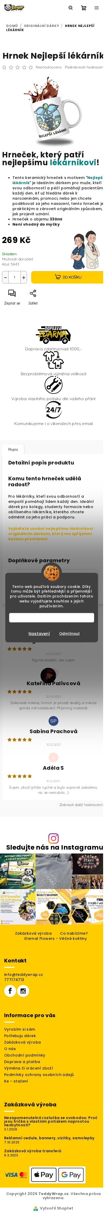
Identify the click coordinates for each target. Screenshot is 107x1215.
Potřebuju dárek (20, 1035)
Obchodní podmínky (24, 1055)
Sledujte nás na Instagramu (54, 847)
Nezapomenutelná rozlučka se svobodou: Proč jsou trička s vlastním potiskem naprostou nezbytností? (51, 1121)
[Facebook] (10, 991)
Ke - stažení (16, 1081)
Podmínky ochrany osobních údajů (39, 1074)
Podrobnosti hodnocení (84, 67)
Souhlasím (54, 617)
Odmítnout (69, 633)
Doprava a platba (22, 1061)
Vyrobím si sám (19, 1029)
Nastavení (39, 633)
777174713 (14, 979)
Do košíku (72, 277)
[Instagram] (23, 991)
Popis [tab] (13, 449)
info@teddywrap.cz (23, 974)
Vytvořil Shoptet (56, 1208)
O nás (10, 1048)
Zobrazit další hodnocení (80, 804)
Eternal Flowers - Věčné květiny (55, 938)
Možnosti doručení (17, 259)
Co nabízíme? (74, 933)
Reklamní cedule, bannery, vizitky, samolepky (49, 1138)
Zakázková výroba (33, 933)
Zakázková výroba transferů (32, 1151)
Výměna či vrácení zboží (28, 1068)
